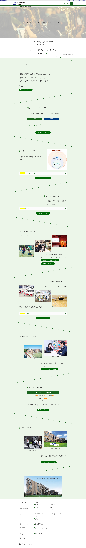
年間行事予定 (21, 533)
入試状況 (36, 507)
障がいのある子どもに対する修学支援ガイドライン (41, 532)
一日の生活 (21, 534)
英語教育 (21, 523)
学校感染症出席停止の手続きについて (40, 524)
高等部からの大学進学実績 (39, 513)
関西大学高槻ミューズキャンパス (56, 513)
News (20, 504)
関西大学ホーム (69, 0)
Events (21, 507)
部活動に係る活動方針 (38, 533)
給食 (20, 537)
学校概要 (21, 513)
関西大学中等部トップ (24, 502)
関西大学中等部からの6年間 (24, 508)
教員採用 (36, 518)
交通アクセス (83, 0)
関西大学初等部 (53, 509)
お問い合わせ (74, 0)
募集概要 (36, 504)
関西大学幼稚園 (53, 514)
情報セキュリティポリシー (39, 527)
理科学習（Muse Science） (24, 524)
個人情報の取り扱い (38, 523)
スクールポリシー (22, 514)
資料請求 (79, 0)
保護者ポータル (53, 504)
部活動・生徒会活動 (22, 538)
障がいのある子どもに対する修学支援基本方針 (41, 529)
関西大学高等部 (53, 510)
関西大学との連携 (22, 527)
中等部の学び (21, 520)
